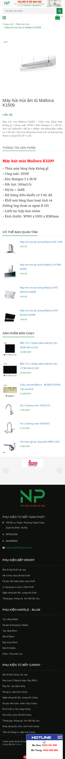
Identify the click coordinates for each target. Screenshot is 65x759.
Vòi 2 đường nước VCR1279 (35, 405)
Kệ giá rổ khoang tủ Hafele (15, 625)
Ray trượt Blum (10, 642)
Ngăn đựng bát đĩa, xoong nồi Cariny (20, 697)
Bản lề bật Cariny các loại (14, 674)
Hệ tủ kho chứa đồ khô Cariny (17, 715)
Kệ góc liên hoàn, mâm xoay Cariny (19, 703)
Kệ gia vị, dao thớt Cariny (14, 692)
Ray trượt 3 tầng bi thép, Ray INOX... (20, 680)
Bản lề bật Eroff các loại (14, 570)
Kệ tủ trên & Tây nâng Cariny (16, 709)
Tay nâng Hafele (10, 619)
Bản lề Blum (8, 636)
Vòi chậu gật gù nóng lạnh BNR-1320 (39, 441)
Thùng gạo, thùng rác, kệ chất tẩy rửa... (21, 720)
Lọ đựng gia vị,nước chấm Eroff (18, 587)
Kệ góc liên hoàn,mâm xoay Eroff (18, 581)
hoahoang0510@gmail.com (19, 547)
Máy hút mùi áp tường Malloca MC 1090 (41, 242)
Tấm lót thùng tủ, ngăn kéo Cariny (18, 732)
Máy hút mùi (22, 24)
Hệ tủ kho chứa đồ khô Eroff (16, 575)
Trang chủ (7, 24)
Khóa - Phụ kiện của (12, 654)
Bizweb (18, 744)
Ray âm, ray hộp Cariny (13, 686)
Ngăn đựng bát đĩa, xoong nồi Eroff (19, 592)
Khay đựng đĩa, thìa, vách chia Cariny (20, 726)
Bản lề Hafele (9, 648)
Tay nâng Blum (9, 631)
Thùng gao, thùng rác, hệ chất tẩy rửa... (21, 598)
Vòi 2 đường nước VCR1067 (35, 423)
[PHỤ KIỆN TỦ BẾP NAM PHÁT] (32, 498)
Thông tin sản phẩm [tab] (19, 147)
